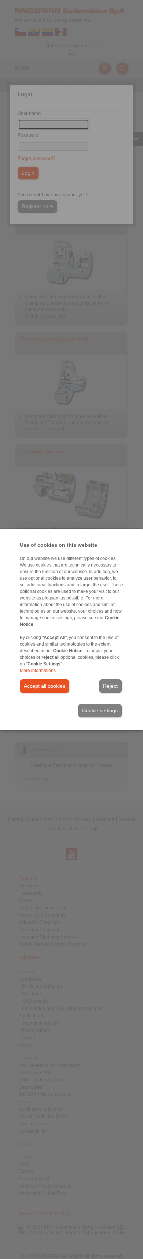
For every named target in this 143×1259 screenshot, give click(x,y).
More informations (38, 670)
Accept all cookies (44, 686)
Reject (110, 686)
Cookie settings (100, 710)
